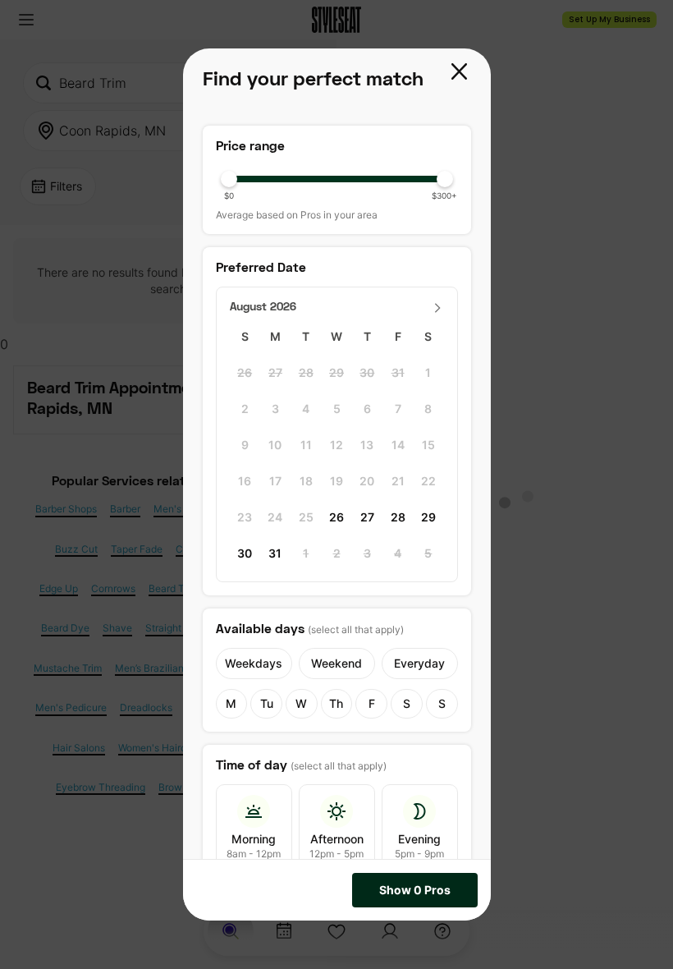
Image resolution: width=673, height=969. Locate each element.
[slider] (337, 179)
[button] (461, 73)
